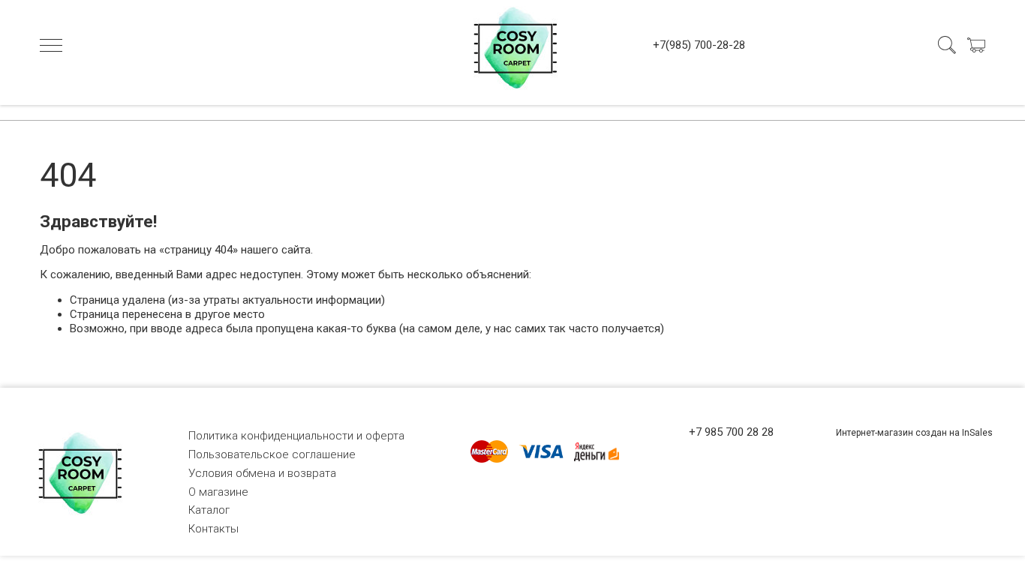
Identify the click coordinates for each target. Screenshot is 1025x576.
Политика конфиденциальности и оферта (296, 435)
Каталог (209, 510)
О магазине (218, 492)
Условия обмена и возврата (262, 473)
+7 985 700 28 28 (731, 432)
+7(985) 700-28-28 (699, 45)
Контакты (213, 529)
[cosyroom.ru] (512, 45)
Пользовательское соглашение (272, 454)
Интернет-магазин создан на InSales (914, 433)
